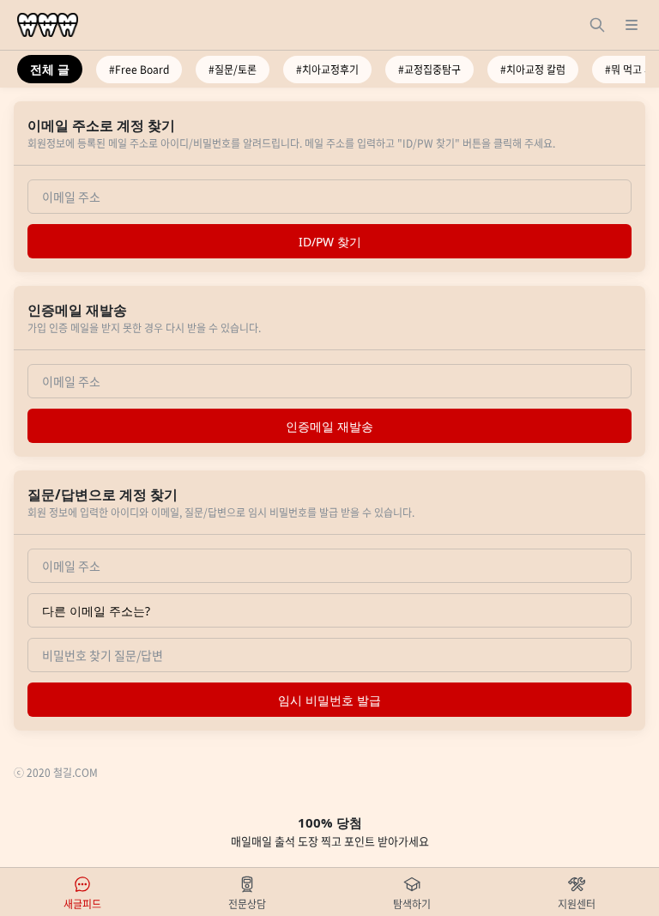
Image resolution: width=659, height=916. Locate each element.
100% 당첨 (330, 831)
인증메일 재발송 (329, 426)
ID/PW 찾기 (330, 242)
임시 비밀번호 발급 (329, 700)
